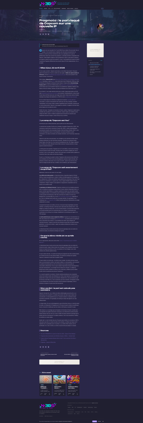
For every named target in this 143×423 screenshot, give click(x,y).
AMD (74, 413)
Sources (91, 74)
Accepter (94, 421)
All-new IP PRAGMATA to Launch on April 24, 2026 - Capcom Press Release (58, 333)
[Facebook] (46, 34)
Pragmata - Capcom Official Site (48, 342)
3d (52, 8)
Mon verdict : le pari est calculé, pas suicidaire (95, 72)
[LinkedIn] (43, 34)
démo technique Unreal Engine (65, 196)
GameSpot (69, 99)
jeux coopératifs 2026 (51, 200)
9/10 (53, 81)
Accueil (41, 8)
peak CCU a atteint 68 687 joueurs (69, 84)
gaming (40, 17)
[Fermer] (103, 421)
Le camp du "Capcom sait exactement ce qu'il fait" (94, 67)
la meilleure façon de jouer (71, 96)
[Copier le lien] (48, 34)
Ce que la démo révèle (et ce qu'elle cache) (95, 69)
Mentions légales (48, 416)
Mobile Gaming (70, 8)
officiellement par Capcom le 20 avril (57, 74)
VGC (75, 99)
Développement (57, 8)
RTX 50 (78, 413)
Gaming (45, 8)
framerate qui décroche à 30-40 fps (50, 93)
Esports (76, 8)
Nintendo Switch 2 (60, 218)
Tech (49, 8)
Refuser (99, 421)
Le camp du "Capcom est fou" (95, 64)
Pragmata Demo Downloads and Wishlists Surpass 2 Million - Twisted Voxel (58, 335)
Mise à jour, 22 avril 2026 (94, 62)
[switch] (102, 8)
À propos (41, 416)
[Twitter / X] (40, 34)
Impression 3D (70, 413)
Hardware (64, 8)
